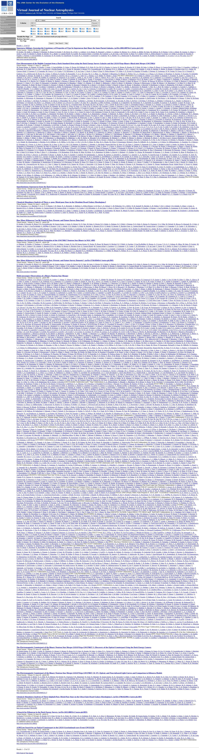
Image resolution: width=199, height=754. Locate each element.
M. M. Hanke (68, 114)
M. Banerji (105, 244)
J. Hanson (104, 114)
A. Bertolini (53, 83)
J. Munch (45, 140)
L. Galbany (82, 52)
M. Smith (27, 52)
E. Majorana (86, 130)
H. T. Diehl (139, 54)
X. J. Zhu (153, 177)
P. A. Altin (118, 77)
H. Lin (96, 67)
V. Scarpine (185, 74)
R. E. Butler (104, 224)
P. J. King (47, 123)
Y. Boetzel (45, 85)
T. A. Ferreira (166, 104)
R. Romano (156, 152)
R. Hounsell (100, 52)
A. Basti (128, 81)
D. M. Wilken (26, 175)
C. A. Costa (144, 94)
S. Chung (88, 92)
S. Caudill (156, 89)
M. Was (75, 173)
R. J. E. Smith (89, 160)
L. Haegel (189, 112)
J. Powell (73, 148)
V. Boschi (115, 85)
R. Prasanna (104, 148)
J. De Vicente (123, 54)
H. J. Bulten (125, 87)
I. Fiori (188, 104)
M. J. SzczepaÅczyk (30, 164)
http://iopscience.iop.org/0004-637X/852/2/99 (31, 216)
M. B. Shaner (72, 158)
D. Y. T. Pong (36, 148)
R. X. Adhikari (85, 280)
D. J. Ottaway (193, 142)
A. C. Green (79, 112)
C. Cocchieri (164, 92)
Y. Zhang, (79, 252)
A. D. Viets (81, 170)
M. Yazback (20, 177)
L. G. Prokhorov (148, 148)
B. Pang (119, 144)
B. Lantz (174, 125)
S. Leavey (48, 127)
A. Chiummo (28, 92)
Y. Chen (161, 90)
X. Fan (44, 104)
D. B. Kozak (28, 125)
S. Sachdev (72, 155)
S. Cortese (136, 94)
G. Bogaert (52, 85)
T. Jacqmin (154, 117)
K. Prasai (97, 148)
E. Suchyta (61, 76)
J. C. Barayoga (21, 81)
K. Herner (121, 67)
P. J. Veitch (25, 170)
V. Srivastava (167, 160)
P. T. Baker (157, 79)
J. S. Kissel (76, 123)
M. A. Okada (104, 142)
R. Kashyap (167, 119)
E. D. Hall (32, 114)
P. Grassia (52, 112)
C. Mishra (26, 138)
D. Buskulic (144, 87)
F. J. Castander (40, 71)
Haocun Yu (45, 177)
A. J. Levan (158, 244)
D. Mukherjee (190, 138)
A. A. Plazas (149, 74)
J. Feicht (111, 104)
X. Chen (155, 90)
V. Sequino (27, 158)
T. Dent (187, 98)
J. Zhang (113, 177)
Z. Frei (125, 106)
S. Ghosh (25, 110)
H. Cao (79, 89)
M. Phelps (135, 146)
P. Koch (120, 123)
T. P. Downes (29, 103)
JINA (2, 38)
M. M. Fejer (119, 104)
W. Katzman (31, 121)
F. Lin (160, 127)
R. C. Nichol (132, 52)
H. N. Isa (121, 117)
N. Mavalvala (191, 132)
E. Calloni (43, 89)
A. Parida (173, 144)
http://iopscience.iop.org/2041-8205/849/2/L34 (32, 256)
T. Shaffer (54, 158)
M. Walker (172, 170)
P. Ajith (89, 77)
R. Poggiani (27, 148)
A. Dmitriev (159, 101)
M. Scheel (59, 156)
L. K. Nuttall (21, 142)
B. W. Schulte (124, 156)
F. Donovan (167, 101)
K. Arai (182, 77)
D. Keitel (77, 121)
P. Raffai (79, 150)
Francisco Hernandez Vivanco (80, 116)
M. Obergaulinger (31, 142)
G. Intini (108, 117)
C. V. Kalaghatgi (87, 119)
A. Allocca (102, 77)
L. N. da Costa (113, 54)
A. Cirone (126, 92)
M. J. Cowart (66, 96)
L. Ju (73, 119)
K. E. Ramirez (121, 150)
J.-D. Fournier (103, 106)
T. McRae (106, 134)
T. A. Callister (34, 89)
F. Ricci (42, 152)
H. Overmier (21, 144)
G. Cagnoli (181, 87)
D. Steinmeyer (56, 162)
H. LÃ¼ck (128, 129)
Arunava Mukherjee (178, 138)
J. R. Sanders (173, 155)
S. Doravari (185, 101)
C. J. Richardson (51, 152)
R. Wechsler (76, 69)
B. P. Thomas (163, 52)
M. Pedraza (82, 146)
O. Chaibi (37, 90)
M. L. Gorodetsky (162, 110)
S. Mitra (39, 138)
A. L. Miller (132, 136)
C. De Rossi (35, 101)
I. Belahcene (109, 285)
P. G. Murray (72, 140)
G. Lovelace (110, 129)
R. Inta (102, 117)
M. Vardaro (154, 169)
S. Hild (100, 116)
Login (2, 48)
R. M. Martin (89, 132)
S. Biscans (136, 83)
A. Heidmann (183, 114)
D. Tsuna (143, 167)
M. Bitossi (160, 83)
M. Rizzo (88, 152)
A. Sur (176, 162)
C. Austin (89, 79)
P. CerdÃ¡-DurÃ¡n (191, 89)
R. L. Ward (52, 173)
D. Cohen (134, 296)
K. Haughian (160, 114)
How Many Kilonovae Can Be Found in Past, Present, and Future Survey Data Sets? (50, 220)
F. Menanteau (113, 74)
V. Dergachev (106, 303)
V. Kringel (36, 125)
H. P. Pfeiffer (127, 146)
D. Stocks (76, 162)
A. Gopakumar (151, 110)
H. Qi (188, 148)
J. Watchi (82, 173)
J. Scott (152, 156)
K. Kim (182, 121)
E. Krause (82, 211)
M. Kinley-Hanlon (57, 123)
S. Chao (72, 90)
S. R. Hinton (91, 52)
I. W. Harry (142, 114)
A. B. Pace (97, 206)
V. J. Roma (138, 152)
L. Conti (67, 94)
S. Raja (85, 150)
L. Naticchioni (91, 140)
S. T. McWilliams (116, 134)
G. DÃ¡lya (187, 96)
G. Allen (95, 77)
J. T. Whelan (181, 173)
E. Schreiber (115, 156)
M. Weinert (105, 173)
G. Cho (36, 92)
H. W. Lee (89, 127)
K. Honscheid (134, 56)
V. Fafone (24, 104)
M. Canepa (185, 291)
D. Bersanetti (44, 83)
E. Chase (38, 294)
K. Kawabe (46, 121)
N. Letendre (123, 127)
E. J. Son (105, 160)
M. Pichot (162, 146)
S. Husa (54, 117)
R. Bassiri (121, 81)
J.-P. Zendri (99, 177)
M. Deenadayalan (118, 98)
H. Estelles (155, 103)
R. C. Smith (45, 76)
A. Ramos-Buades (133, 150)
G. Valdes (42, 169)
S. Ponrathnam (47, 148)
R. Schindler (193, 74)
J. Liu (191, 127)
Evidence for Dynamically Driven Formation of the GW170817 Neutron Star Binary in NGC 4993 (56, 240)
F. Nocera (188, 140)
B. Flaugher (187, 54)
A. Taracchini (88, 164)
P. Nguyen (164, 140)
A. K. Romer (158, 74)
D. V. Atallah (166, 281)
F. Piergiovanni (171, 146)
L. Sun (165, 162)
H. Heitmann (21, 116)
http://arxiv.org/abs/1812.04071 (27, 198)
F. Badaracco (132, 79)
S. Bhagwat (188, 285)
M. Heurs (94, 116)
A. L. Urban (189, 167)
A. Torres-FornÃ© (38, 167)
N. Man (110, 130)
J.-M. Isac (128, 117)
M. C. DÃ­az (73, 101)
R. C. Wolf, (98, 212)
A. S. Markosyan (29, 132)
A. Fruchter (129, 244)
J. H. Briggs (42, 87)
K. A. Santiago (183, 155)
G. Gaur (105, 108)
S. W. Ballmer (184, 79)
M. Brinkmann (67, 87)
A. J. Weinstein (114, 173)
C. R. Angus (21, 190)
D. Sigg (169, 158)
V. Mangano (126, 130)
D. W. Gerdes (56, 56)
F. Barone (71, 81)
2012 (97, 29)
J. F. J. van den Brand (76, 169)
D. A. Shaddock (44, 158)
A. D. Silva (176, 158)
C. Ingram (96, 117)
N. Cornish (122, 94)
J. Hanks (77, 114)
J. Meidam (163, 134)
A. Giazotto (63, 110)
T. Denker (83, 303)
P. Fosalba (144, 71)
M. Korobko (182, 123)
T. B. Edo (82, 103)
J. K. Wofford (120, 175)
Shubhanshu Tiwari (166, 164)
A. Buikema (110, 87)
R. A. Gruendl (84, 56)
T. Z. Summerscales (155, 162)
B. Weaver (89, 173)
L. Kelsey (108, 52)
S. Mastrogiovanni (157, 132)
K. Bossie (128, 85)
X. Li (155, 127)
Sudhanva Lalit (30, 13)
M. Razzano (176, 150)
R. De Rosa (27, 101)
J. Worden (129, 175)
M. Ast (143, 281)
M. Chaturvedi (121, 90)
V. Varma (162, 169)
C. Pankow (136, 144)
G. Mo (78, 138)
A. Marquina (56, 132)
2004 (41, 29)
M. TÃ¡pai (80, 164)
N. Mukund (28, 140)
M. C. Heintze (193, 114)
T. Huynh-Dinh (72, 117)
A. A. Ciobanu (103, 92)
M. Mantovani (153, 130)
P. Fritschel (144, 106)
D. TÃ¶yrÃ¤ (57, 167)
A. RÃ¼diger (43, 155)
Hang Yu (37, 177)
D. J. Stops (89, 162)
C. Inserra (44, 190)
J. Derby (19, 101)
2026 (55, 34)
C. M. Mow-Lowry (164, 138)
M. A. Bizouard (118, 287)
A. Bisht (153, 83)
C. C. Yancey (179, 175)
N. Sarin (191, 155)
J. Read (183, 150)
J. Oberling (42, 142)
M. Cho (49, 92)
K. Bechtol (31, 54)
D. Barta (101, 81)
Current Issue (4, 16)
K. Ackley (180, 76)
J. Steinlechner (35, 162)
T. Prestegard (121, 148)
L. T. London (41, 129)
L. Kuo (98, 125)
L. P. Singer (184, 158)
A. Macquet (20, 130)
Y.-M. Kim (23, 123)
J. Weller (72, 252)
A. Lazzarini (25, 127)
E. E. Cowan (47, 96)
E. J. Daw (101, 98)
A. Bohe (25, 289)
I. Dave (88, 98)
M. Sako (147, 52)
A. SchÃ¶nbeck (105, 156)
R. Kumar (84, 125)
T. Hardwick (112, 114)
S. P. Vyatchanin (132, 170)
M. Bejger (167, 81)
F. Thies (112, 164)
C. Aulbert (182, 281)
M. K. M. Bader (142, 79)
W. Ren (37, 152)
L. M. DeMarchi (171, 98)
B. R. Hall (24, 114)
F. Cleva (156, 92)
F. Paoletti (160, 144)
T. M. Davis (66, 52)
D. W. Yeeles (29, 177)
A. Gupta (152, 112)
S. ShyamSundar (142, 158)
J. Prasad (90, 148)
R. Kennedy (85, 121)
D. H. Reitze (29, 152)
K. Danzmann (38, 98)
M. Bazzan (151, 81)
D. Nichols (171, 140)
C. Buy (150, 87)
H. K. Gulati (138, 112)
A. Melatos (170, 134)
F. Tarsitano (36, 244)
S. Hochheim (123, 116)
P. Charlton (79, 90)
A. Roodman (168, 74)
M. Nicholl (169, 224)
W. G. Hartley (112, 56)
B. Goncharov (115, 110)
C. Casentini (148, 89)
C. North (195, 140)
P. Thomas (127, 164)
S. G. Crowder (132, 96)
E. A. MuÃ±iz (53, 140)
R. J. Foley (74, 52)
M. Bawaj (135, 81)
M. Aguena (183, 52)
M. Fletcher (62, 106)
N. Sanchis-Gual (153, 155)
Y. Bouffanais (153, 85)
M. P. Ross (27, 155)
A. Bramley (187, 85)
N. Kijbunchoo (157, 121)
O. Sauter (35, 156)
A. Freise (132, 106)
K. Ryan (64, 155)
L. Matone (183, 132)
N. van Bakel (51, 169)
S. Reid (22, 152)
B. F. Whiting (190, 173)
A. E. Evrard (127, 71)
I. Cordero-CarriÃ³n (102, 94)
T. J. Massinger (134, 132)
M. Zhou (140, 177)
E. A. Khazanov (135, 121)
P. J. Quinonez (29, 150)
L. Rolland (121, 152)
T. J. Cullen (142, 96)
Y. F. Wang (44, 173)
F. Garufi (84, 108)
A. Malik (104, 130)
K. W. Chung (79, 92)
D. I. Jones (50, 119)
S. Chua (71, 92)
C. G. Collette (27, 94)
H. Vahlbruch (26, 169)
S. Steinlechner (46, 162)
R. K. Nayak (101, 140)
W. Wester (107, 76)
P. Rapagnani (157, 150)
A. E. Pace (37, 144)
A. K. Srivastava (157, 160)
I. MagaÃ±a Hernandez (33, 130)
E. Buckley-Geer (179, 69)
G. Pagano (45, 144)
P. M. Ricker (74, 152)
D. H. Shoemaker (118, 158)
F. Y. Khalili (100, 121)
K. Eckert (164, 54)
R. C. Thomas (89, 76)
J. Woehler (111, 175)
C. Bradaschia (169, 85)
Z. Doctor (73, 67)
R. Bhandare (71, 83)
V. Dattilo (82, 98)
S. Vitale (104, 170)
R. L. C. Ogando (139, 74)
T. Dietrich (81, 101)
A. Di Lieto (119, 101)
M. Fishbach (81, 67)
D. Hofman (131, 116)
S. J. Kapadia (141, 119)
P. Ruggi (51, 155)
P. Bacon (124, 79)
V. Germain (166, 108)
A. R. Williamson (46, 175)
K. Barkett (56, 81)
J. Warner (69, 173)
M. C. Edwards (92, 103)
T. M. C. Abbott (174, 52)
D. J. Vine (89, 170)
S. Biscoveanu (145, 83)
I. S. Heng (46, 116)
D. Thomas (70, 212)
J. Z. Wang (26, 173)
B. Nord (131, 211)
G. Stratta (106, 162)
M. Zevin (107, 177)
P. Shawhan (95, 158)
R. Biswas (177, 224)
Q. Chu (65, 92)
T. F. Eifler (172, 54)
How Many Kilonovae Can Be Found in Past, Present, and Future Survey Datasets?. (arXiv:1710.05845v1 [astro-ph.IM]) (65, 260)
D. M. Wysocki (154, 175)
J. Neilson (110, 140)
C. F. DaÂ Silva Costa (153, 300)
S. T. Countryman (122, 298)
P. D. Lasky (191, 125)
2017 (62, 31)
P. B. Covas (38, 96)
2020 (83, 31)
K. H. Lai (129, 125)
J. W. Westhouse (164, 173)
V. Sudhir (145, 162)
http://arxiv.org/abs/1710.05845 (27, 272)
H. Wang (19, 173)
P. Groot (105, 112)
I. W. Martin (80, 132)
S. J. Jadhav (163, 117)
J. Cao (84, 89)
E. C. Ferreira (156, 104)
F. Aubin (64, 79)
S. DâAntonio (28, 98)
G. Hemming (30, 116)
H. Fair (31, 104)
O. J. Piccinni (153, 146)
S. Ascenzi (33, 79)
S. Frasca (111, 106)
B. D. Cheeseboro (145, 90)
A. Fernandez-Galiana (136, 104)
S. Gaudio (98, 108)
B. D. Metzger (106, 69)
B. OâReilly (142, 142)
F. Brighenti (50, 87)
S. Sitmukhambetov (37, 160)
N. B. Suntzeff (136, 206)
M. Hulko (47, 117)
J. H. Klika (93, 123)
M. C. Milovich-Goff (168, 136)
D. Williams (36, 175)
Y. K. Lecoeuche (57, 127)
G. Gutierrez (103, 56)
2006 (55, 29)
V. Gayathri (112, 108)
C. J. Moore (122, 138)
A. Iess (90, 117)
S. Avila (24, 54)
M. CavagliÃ (164, 89)
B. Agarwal (119, 280)
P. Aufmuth (71, 79)
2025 (48, 34)
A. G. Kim (164, 190)
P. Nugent (189, 190)
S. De (22, 303)
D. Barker (49, 81)
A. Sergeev (35, 158)
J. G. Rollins (130, 152)
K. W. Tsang (116, 167)
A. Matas (167, 132)
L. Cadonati (173, 87)
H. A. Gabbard (175, 106)
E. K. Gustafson (170, 112)
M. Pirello (194, 146)
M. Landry (144, 125)
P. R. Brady (179, 85)
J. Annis (47, 67)
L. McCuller (70, 134)
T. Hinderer (107, 116)
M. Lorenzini (57, 129)
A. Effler (100, 103)
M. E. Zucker (172, 177)
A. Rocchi (113, 152)
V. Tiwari (187, 164)
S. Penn (103, 146)
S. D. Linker (173, 127)
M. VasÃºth (175, 169)
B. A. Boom (92, 85)
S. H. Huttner (62, 117)
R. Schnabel (82, 156)
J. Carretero (95, 54)
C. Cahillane (190, 87)
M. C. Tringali (82, 167)
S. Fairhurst (38, 104)
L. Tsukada (135, 167)
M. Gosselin (183, 110)
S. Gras (45, 112)
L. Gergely (157, 108)
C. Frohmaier (130, 190)
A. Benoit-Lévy (95, 266)
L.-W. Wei (97, 173)
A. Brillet (58, 87)
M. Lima (183, 56)
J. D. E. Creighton (94, 96)
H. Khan (108, 121)
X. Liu (196, 127)
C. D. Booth (100, 85)
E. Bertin (38, 54)
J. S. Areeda (105, 281)
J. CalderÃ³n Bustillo (148, 291)
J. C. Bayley (143, 81)
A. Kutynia (104, 125)
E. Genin (128, 108)
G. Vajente (35, 169)
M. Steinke (26, 162)
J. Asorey (90, 190)
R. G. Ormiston (152, 142)
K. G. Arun (121, 281)
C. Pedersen (73, 146)
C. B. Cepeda (149, 293)
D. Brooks (45, 54)
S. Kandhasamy (115, 119)
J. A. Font (83, 106)
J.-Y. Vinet (97, 170)
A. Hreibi (23, 117)
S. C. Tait (48, 164)
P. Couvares (29, 96)
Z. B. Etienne (172, 103)
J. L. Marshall (103, 74)
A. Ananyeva (134, 77)
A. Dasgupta (48, 98)
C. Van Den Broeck (90, 169)
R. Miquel (121, 74)
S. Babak (117, 79)
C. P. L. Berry (34, 83)
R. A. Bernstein (67, 206)
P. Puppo (174, 148)
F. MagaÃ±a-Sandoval (49, 130)
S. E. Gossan (173, 110)
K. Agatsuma (51, 77)
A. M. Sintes (26, 160)
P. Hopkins (166, 116)
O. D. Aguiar (70, 77)
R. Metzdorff (72, 136)
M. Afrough (110, 280)
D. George (143, 108)
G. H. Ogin (70, 142)
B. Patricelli (53, 146)
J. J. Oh (77, 142)
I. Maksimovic (96, 130)
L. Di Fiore (89, 101)
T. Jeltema (54, 74)
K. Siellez (152, 158)
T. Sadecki (79, 155)
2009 (76, 29)
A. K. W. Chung (32, 296)
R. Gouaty (190, 110)
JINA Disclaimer (5, 43)
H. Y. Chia (187, 90)
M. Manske (144, 130)
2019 (76, 31)
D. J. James (143, 56)
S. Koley (149, 123)
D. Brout (51, 52)
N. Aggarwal (61, 77)
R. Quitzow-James (51, 150)
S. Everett (179, 54)
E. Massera (116, 132)
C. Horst (174, 116)
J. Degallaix (129, 98)
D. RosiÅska (189, 152)
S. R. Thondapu (137, 164)
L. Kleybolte (85, 123)
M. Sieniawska (161, 158)
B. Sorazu (112, 160)
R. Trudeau (107, 167)
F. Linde (166, 127)
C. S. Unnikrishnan (178, 167)
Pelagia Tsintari (61, 13)
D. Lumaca (136, 129)
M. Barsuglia (93, 81)
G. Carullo (126, 89)
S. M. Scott (159, 156)
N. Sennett (192, 156)
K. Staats (176, 160)
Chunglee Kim (167, 121)
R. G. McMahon (87, 251)
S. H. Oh (83, 142)
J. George (150, 108)
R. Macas (166, 129)
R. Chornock (152, 224)
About (2, 30)
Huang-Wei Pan (110, 144)
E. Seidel (167, 156)
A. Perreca (118, 146)
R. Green (87, 112)
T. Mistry (33, 138)
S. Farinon (51, 104)
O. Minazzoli (179, 136)
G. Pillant (180, 146)
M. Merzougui (35, 136)
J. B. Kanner (132, 119)
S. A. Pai (65, 144)
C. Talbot (55, 164)
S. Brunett (102, 87)
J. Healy (175, 114)
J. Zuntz (114, 76)
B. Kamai (106, 119)
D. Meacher (126, 134)
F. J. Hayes (168, 114)
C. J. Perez (110, 146)
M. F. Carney (117, 89)
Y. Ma (160, 129)
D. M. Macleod (192, 129)
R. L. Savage (43, 156)
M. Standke (191, 160)
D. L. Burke (54, 54)
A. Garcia (113, 67)
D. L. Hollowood (123, 56)
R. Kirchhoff (68, 123)
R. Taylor (106, 164)
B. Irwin (115, 117)
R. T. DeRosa (124, 303)
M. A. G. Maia (93, 74)
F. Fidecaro (182, 104)
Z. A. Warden (61, 173)
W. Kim (188, 121)
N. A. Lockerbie (30, 129)
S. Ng (158, 140)
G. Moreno (138, 138)
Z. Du (53, 103)
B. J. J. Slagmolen (58, 160)
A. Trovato (91, 167)
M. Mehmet (146, 134)
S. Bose (121, 85)
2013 (34, 31)
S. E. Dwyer (67, 103)
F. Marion (172, 130)
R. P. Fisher (26, 106)
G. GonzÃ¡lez (125, 110)
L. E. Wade (151, 170)
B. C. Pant (152, 144)
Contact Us (3, 32)
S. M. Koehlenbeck (130, 123)
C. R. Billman (47, 287)
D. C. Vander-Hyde (104, 169)
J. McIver (88, 134)
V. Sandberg (164, 155)
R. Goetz (107, 110)
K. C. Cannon (71, 89)
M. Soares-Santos (22, 67)
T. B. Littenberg (183, 127)
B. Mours (154, 138)
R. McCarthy (38, 134)
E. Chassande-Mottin (99, 90)
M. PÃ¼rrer (182, 148)
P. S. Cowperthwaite (94, 69)
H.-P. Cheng (169, 90)
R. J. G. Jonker (66, 119)
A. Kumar (70, 125)
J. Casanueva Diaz (137, 89)
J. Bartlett (108, 81)
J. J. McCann (28, 134)
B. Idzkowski (82, 117)
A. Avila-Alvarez (107, 79)
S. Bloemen (24, 85)
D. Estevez (163, 103)
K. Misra (179, 244)
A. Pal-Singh (100, 144)
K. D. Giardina (54, 110)
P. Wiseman (43, 52)
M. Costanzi (104, 54)
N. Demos (180, 98)
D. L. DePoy (127, 206)
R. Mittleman (70, 138)
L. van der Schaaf (132, 169)
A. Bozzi (161, 85)
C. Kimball (31, 123)
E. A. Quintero (39, 150)
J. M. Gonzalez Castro (138, 110)
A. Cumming (150, 96)
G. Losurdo (83, 129)
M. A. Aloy (110, 77)
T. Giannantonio (92, 249)
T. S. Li (176, 56)
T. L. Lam (136, 125)
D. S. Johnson (32, 119)
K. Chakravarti (46, 90)
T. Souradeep (130, 160)
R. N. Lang (160, 125)
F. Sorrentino (120, 160)
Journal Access (4, 24)
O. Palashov (83, 144)
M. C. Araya (189, 77)
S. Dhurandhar (63, 101)
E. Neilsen (129, 74)
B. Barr (78, 81)
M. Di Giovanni (99, 101)
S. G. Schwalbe (144, 156)
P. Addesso (75, 280)
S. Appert (175, 77)
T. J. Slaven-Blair (70, 160)
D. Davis (94, 98)
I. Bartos (114, 81)
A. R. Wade (142, 170)
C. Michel (96, 136)
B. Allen (180, 280)
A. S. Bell (175, 81)
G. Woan (104, 175)
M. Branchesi (126, 289)
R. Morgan (123, 52)
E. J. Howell (188, 116)
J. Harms (126, 114)
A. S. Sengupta (183, 156)
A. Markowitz (40, 132)
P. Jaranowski (188, 117)
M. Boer (38, 85)
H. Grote (112, 112)
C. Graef (24, 112)
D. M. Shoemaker (130, 158)
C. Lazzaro (34, 127)
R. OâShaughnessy (173, 142)
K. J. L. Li (141, 127)
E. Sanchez (176, 74)
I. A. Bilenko (87, 83)
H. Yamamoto (169, 175)
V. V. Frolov (153, 106)
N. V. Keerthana (56, 121)
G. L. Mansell (135, 130)
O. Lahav (66, 67)
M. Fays (93, 104)
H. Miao (89, 136)
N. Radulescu (70, 150)
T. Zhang (127, 177)
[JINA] (7, 14)
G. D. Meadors (136, 134)
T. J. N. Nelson (128, 140)
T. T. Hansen (48, 206)
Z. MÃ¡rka (188, 130)
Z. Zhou (146, 177)
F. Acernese (172, 76)
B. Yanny (106, 212)
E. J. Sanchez (133, 155)
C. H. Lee (67, 127)
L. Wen (138, 173)
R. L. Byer (157, 87)
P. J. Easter (75, 103)
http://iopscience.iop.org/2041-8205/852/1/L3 (31, 236)
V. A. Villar (161, 224)
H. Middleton (104, 136)
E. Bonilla (67, 85)
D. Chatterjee (111, 90)
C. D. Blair (179, 83)
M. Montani (113, 138)
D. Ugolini (167, 167)
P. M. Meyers (81, 136)
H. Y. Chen (177, 67)
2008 (69, 29)
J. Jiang (24, 119)
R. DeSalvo (44, 101)
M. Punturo (166, 148)
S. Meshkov (45, 136)
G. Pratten (112, 148)
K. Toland (194, 164)
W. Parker (180, 144)
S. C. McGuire (79, 134)
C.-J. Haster (151, 114)
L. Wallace (180, 170)
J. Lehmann (108, 127)
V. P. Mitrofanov (48, 138)
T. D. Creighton (106, 96)
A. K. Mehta (154, 134)
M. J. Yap (194, 175)
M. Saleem (107, 155)
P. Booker (84, 85)
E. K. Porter (65, 148)
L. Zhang (120, 177)
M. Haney (60, 114)
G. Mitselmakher (60, 138)
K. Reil (150, 251)
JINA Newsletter (5, 40)
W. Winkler (82, 175)
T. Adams (68, 280)
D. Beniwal (182, 81)
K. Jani (169, 117)
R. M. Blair (164, 287)
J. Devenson (161, 303)
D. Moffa (84, 138)
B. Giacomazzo (34, 110)
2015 (48, 31)
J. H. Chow (170, 294)
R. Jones (57, 119)
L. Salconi (99, 155)
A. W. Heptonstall (64, 116)
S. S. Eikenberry (124, 103)
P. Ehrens (107, 103)
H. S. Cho (42, 92)
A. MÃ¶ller (45, 226)
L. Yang (187, 175)
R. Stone (83, 162)
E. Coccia (172, 92)
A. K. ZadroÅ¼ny (72, 177)
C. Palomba (91, 144)
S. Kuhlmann (98, 211)
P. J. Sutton (189, 162)
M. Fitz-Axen (44, 106)
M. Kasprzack (176, 119)
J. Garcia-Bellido (56, 67)
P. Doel (146, 54)
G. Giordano (77, 110)
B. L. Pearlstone (63, 146)
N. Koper (174, 123)
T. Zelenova (91, 177)
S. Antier (75, 281)
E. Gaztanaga (46, 56)
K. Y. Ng (152, 140)
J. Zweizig (181, 177)
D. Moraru (130, 138)
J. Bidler (79, 83)
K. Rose (181, 152)
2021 (90, 31)
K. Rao (150, 150)
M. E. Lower (119, 129)
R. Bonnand (76, 85)
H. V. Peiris (136, 67)
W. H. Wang (35, 173)
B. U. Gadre (185, 106)
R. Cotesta (152, 94)
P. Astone (57, 79)
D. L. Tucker (67, 69)
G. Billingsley (105, 83)
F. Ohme (90, 142)
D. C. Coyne (76, 96)
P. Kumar (77, 125)
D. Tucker (91, 244)
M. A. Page (53, 144)
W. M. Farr (64, 104)
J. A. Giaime (44, 110)
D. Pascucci (188, 144)
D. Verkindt (57, 170)
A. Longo (49, 129)
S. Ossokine (184, 142)
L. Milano (124, 136)
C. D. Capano (41, 293)
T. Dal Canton (178, 96)
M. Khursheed (146, 121)
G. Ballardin (175, 79)
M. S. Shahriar (62, 158)
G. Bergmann (191, 81)
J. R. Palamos (73, 144)
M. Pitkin (20, 148)
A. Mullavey (37, 140)
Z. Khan (126, 121)
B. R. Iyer (140, 117)
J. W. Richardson (63, 152)
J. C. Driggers (46, 103)
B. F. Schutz (134, 156)
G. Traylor (74, 167)
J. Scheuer (66, 156)
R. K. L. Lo (20, 129)
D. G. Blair (187, 83)
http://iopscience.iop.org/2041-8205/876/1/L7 (31, 183)
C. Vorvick (122, 170)
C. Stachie (183, 160)
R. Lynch (154, 129)
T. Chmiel (149, 294)
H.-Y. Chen (82, 224)
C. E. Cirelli (63, 296)
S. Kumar (92, 125)
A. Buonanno (134, 87)
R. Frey (137, 106)
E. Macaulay (181, 190)
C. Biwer (110, 287)
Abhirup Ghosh (183, 108)
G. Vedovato (192, 169)
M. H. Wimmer (73, 175)
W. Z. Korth (191, 123)
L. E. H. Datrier (72, 98)
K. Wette (173, 173)
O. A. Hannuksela (94, 114)
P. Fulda (160, 106)
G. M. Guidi (129, 112)
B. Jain (146, 249)
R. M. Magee (77, 130)
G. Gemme (120, 108)
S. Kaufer (39, 121)
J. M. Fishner (35, 106)
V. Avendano (97, 79)
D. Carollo (74, 54)
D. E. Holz (89, 67)
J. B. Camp (51, 89)
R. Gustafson (180, 112)
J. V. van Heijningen (118, 169)
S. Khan (120, 121)
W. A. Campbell (60, 89)
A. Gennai (135, 108)
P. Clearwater (148, 92)
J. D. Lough (92, 129)
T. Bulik (118, 87)
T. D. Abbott (155, 76)
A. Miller (140, 136)
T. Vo (109, 170)
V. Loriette (66, 129)
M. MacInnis (182, 129)
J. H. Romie (174, 152)
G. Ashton (41, 79)
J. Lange (168, 125)
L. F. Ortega (162, 142)
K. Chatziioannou (133, 90)
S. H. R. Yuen (53, 177)
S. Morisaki (146, 138)
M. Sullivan (154, 52)
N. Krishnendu (46, 125)
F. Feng (125, 104)
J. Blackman (140, 287)
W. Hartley (40, 67)
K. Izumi (147, 117)
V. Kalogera (98, 119)
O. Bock (180, 287)
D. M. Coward (57, 96)
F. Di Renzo (150, 101)
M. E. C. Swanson (71, 76)
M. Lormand (75, 129)
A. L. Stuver (137, 162)
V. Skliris (48, 160)
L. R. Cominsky (45, 94)
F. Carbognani (101, 89)
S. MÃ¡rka (180, 130)
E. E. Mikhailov (115, 136)
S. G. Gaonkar (54, 108)
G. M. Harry (134, 114)
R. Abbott (146, 76)
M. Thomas (120, 164)
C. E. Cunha (57, 71)
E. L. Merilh (26, 136)
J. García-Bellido (35, 56)
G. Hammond (51, 114)
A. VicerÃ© (73, 170)
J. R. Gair (25, 108)
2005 (48, 29)
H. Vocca (115, 170)
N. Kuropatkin (160, 56)
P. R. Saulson (27, 156)
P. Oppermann (121, 142)
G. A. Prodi (138, 148)
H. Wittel (97, 175)
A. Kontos (167, 123)
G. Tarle (81, 76)
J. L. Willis (56, 175)
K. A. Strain (98, 162)
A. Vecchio (183, 169)
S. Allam (191, 52)
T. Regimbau (191, 150)
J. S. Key (93, 121)
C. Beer (94, 285)
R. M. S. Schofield (93, 156)
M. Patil (46, 146)
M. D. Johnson (174, 229)
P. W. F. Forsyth (92, 106)
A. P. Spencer (146, 160)
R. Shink (109, 158)
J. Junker (78, 119)
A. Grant (39, 112)
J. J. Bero (26, 83)
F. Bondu (60, 85)
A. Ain (84, 77)
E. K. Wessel (146, 173)
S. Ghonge (174, 108)
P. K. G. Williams (117, 69)
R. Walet (165, 170)
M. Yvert (62, 177)
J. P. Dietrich (182, 246)
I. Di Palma (142, 101)
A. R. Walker (99, 76)
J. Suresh (182, 162)
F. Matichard (175, 132)
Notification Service (6, 27)
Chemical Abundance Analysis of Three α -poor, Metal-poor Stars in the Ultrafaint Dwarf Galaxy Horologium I (61, 202)
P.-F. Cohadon (181, 92)
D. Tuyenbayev (151, 167)
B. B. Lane (152, 125)
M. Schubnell (21, 76)
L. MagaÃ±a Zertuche (64, 130)
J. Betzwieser (62, 83)
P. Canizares (194, 291)
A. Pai (60, 144)
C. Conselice (185, 67)
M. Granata (32, 112)
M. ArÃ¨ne (25, 79)
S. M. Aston (49, 79)
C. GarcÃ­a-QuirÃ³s (73, 108)
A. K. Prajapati (81, 148)
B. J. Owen (29, 144)
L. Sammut (124, 155)
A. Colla (141, 296)
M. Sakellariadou (89, 155)
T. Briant (34, 87)
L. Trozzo (99, 167)
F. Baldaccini (166, 79)
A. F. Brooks (84, 87)
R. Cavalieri (174, 89)
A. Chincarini (131, 294)
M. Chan (66, 90)
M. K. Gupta (160, 112)
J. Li (136, 127)
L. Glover (85, 110)
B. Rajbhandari (100, 150)
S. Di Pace (133, 101)
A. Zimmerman (162, 177)
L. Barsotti (84, 81)
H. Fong (76, 106)
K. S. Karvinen (157, 119)
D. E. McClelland (49, 134)
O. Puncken (158, 148)
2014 (41, 31)
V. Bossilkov (136, 85)
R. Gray (64, 112)
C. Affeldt (34, 77)
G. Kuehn (63, 125)
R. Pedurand (90, 146)
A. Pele (97, 146)
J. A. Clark (140, 92)
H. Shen (102, 158)
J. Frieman (25, 56)
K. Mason (108, 132)
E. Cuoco (170, 96)
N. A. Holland (151, 116)
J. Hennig (54, 116)
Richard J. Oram (132, 142)
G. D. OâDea (61, 142)
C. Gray (58, 112)
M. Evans (187, 103)
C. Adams (187, 76)
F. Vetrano (65, 170)
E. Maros (48, 132)
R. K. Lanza (182, 125)
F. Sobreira (53, 76)
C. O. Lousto (101, 129)
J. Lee (96, 127)
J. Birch (113, 83)
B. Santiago (156, 211)
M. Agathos (42, 77)
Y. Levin (131, 127)
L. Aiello (78, 77)
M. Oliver (112, 142)
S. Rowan (34, 155)
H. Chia (123, 294)
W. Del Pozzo (160, 98)
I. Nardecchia (81, 140)
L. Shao (80, 158)
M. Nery (137, 140)
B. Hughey (39, 117)
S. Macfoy (173, 129)
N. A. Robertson (97, 152)
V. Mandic (117, 130)
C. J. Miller (155, 194)
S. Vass (168, 169)
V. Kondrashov (158, 123)
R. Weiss (123, 173)
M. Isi (134, 117)
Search (2, 22)
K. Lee (101, 127)
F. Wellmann (131, 173)
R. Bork (108, 85)
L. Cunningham (161, 96)
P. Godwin (92, 110)
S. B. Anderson (144, 77)
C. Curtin (122, 190)
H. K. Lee (74, 127)
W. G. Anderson (155, 77)
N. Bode (32, 85)
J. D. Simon (57, 206)
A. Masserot (125, 132)
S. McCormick (60, 134)
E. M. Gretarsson (96, 112)
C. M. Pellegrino (116, 206)
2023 (34, 34)
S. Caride (110, 89)
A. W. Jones (42, 119)
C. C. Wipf (90, 175)
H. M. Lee (82, 127)
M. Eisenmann (135, 103)
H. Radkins (62, 150)
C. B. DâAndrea (67, 71)
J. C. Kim (176, 121)
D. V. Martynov (99, 132)
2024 (41, 34)
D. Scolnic (20, 52)
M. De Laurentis (139, 98)
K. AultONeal (80, 79)
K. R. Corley (114, 94)
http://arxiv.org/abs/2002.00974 (27, 59)
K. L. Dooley (176, 101)
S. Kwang (112, 125)
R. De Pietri (194, 98)
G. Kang (124, 119)
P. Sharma (87, 158)
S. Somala (98, 160)
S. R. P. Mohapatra (102, 138)
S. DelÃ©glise (150, 98)
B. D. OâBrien (51, 142)
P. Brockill (76, 87)
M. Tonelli (20, 167)
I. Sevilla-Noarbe (56, 69)
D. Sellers (174, 156)
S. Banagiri (193, 79)
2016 (55, 31)
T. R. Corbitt (90, 94)
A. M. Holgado (141, 116)
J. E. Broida (182, 289)
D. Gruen (75, 56)
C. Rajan (91, 150)
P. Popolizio (56, 148)
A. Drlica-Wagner (155, 54)
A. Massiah (35, 52)
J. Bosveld (144, 85)
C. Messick (63, 136)
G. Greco (71, 112)
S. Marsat (64, 132)
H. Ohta (96, 142)
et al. (188, 56)
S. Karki (149, 119)
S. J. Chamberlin (56, 90)
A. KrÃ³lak (55, 125)
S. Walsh (187, 170)
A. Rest (25, 226)
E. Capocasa (91, 89)
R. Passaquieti (29, 146)
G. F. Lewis (170, 56)
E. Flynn (70, 106)
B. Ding (126, 101)
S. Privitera (129, 148)
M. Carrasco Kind (85, 54)
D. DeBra (108, 98)
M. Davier (177, 300)
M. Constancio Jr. (57, 94)
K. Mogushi (92, 138)
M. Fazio (100, 104)
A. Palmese (32, 67)
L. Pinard (187, 146)
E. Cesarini (29, 90)
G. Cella (181, 89)
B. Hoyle (39, 74)
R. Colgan (190, 92)
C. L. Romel (165, 152)
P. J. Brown (97, 190)
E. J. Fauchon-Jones (75, 104)
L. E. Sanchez (142, 155)
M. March (128, 194)
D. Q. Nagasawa (22, 206)
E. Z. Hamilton (41, 114)
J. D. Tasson (98, 164)
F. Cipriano (118, 92)
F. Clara (133, 92)
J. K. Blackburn (169, 83)
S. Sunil (171, 162)
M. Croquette (122, 96)
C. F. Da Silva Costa (60, 98)
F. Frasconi (119, 106)
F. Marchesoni (163, 130)
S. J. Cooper (74, 94)
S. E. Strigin (114, 162)
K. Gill (70, 110)
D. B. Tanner (71, 164)
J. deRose (194, 67)
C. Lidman (115, 52)
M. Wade (158, 170)
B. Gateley (90, 108)
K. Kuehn (151, 56)
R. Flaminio (54, 106)
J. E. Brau (27, 87)
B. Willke (64, 175)
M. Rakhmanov (111, 150)
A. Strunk (122, 162)
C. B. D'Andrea (62, 190)
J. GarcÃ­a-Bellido (162, 208)
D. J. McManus (97, 134)
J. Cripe (114, 96)
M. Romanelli (147, 152)
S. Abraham (163, 76)
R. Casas (105, 190)
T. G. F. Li (149, 127)
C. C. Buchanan (46, 291)
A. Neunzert (144, 140)
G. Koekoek (142, 123)
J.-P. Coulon (183, 94)
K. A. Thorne (147, 164)
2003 (34, 29)
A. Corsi (129, 94)
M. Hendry (38, 116)
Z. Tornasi (27, 167)
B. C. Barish (41, 81)
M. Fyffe (167, 106)
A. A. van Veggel (144, 169)
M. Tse (123, 167)
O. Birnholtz (128, 83)
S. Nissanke (180, 140)
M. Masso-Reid (145, 132)
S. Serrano (29, 76)
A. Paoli (167, 144)
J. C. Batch (54, 285)
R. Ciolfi (111, 92)
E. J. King (39, 123)
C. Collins (36, 94)
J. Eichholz (114, 103)
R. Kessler (58, 52)
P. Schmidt (73, 156)
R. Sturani (129, 162)
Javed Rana (143, 150)
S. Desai (131, 54)
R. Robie (107, 152)
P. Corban (82, 94)
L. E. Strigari (105, 206)
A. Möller (140, 52)
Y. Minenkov (189, 136)
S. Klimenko (102, 123)
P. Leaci (41, 127)
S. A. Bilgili (96, 83)
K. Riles (81, 152)
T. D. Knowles (112, 123)
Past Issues (3, 19)
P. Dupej (59, 103)
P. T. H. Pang (127, 144)
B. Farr (58, 104)
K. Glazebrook (66, 56)
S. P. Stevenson (67, 162)
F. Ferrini (174, 104)
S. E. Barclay (31, 81)
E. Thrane (156, 164)
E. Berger (84, 69)
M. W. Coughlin (162, 94)
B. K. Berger (125, 285)
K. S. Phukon (143, 146)
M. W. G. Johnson (163, 229)
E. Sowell (138, 160)
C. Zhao (134, 177)
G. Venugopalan (47, 170)
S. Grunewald (119, 112)
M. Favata (86, 104)
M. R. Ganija (44, 108)
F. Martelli (71, 132)
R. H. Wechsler (89, 212)
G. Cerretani (21, 90)
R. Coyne (84, 96)
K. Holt (159, 116)
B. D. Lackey (121, 125)
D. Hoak (115, 116)
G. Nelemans (118, 140)
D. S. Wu (145, 175)
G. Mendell (179, 134)
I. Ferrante (147, 104)
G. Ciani (94, 92)
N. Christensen (57, 92)
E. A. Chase (88, 90)
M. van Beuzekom (62, 169)
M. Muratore (63, 140)
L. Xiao (161, 175)
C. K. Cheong (178, 90)
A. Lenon (115, 127)
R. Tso (128, 167)
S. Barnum (64, 81)
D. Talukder (62, 164)
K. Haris (120, 114)
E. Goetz (100, 110)
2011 (89, 29)
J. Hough (180, 116)
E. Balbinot (76, 206)
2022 (97, 31)
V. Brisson (166, 289)
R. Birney (119, 83)
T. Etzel (180, 103)
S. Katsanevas (186, 119)
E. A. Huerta (31, 117)
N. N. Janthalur (178, 117)
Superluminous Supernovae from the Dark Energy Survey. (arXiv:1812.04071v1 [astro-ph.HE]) (55, 187)
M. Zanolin (82, 177)
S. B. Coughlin (173, 94)
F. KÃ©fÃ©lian (68, 121)
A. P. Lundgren (146, 129)
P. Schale (52, 156)
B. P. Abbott (139, 76)
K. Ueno (160, 167)
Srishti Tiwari (178, 164)
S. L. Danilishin (110, 300)
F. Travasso (66, 167)
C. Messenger (54, 136)
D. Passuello (39, 146)
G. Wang (194, 170)
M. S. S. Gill (36, 69)
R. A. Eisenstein (146, 103)
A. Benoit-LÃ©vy (98, 226)
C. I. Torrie (48, 167)
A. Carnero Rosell (64, 54)
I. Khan (114, 121)
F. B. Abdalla (140, 69)
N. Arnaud (112, 281)
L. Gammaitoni (34, 108)
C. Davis (87, 71)
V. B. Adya (27, 77)
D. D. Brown (93, 87)
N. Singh (192, 158)
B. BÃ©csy (159, 81)
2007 (62, 29)
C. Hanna (84, 114)
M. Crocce (49, 71)
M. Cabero (165, 87)
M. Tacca (41, 164)
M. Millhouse (148, 136)
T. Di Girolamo (110, 101)
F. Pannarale (144, 144)
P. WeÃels (154, 173)
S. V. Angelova (167, 77)
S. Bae (151, 79)
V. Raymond (167, 150)
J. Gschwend (93, 56)
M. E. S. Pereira (104, 67)
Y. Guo (145, 112)
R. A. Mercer (187, 134)
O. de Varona (53, 101)
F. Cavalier (125, 293)
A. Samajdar (116, 155)
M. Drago (37, 103)
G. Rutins (58, 155)
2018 (69, 31)
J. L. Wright (137, 175)
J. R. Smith (80, 160)
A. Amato (126, 77)
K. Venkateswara (35, 170)
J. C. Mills (156, 136)
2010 (83, 29)
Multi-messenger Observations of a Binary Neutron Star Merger (42, 276)
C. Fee (105, 104)
